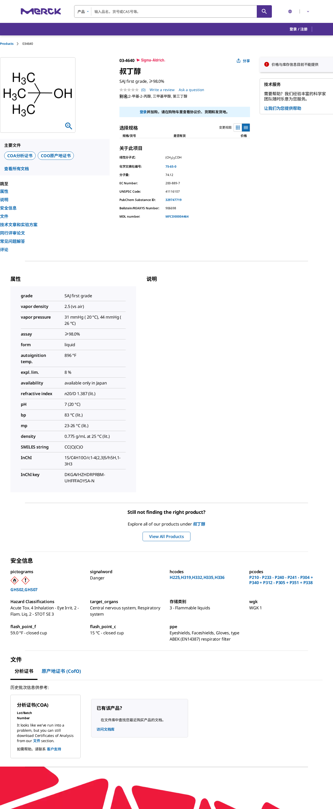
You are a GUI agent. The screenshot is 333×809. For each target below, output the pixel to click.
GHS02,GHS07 (23, 589)
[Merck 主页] (41, 11)
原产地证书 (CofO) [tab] (61, 671)
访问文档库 (105, 729)
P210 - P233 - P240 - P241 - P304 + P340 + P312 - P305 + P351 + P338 (281, 579)
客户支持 (54, 749)
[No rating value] (130, 89)
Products (7, 43)
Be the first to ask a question (45, 792)
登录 (143, 111)
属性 (4, 191)
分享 (246, 60)
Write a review (162, 89)
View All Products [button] (166, 536)
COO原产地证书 (56, 156)
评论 (4, 249)
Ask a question (191, 89)
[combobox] (173, 11)
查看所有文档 (16, 168)
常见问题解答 (12, 241)
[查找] (264, 11)
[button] (299, 29)
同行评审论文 (12, 233)
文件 (4, 216)
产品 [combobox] (81, 11)
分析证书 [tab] (24, 671)
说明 (4, 200)
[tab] (11, 43)
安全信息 (8, 208)
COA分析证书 (20, 156)
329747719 (173, 200)
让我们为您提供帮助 (282, 108)
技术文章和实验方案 (18, 224)
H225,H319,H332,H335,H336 (197, 577)
